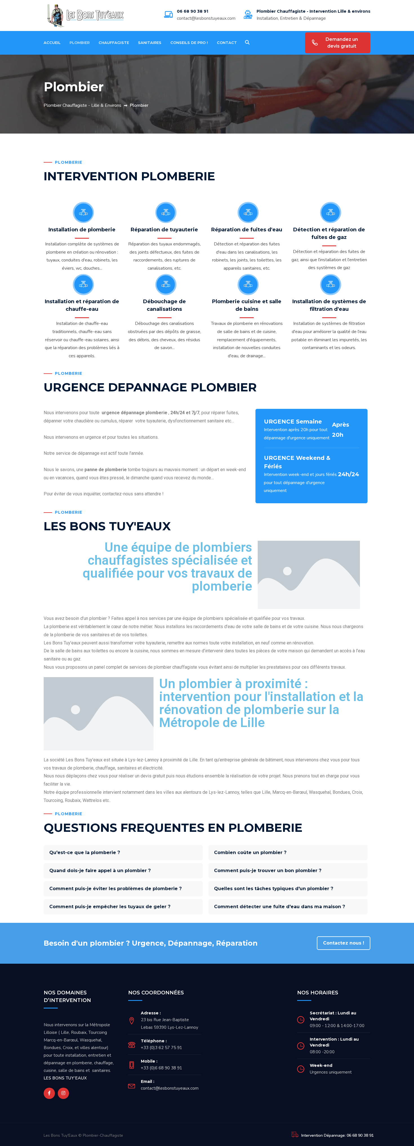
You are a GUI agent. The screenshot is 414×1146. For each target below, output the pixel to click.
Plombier (80, 42)
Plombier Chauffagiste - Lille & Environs (82, 105)
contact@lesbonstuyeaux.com (206, 18)
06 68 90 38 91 (192, 11)
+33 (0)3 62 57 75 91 (161, 1047)
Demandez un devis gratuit (342, 43)
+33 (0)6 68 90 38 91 (161, 1068)
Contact (227, 42)
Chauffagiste (114, 42)
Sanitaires (149, 42)
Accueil (52, 42)
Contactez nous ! (343, 943)
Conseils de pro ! (189, 42)
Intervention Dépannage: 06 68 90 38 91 (337, 1135)
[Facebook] (49, 1093)
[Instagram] (63, 1093)
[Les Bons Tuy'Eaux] (86, 15)
